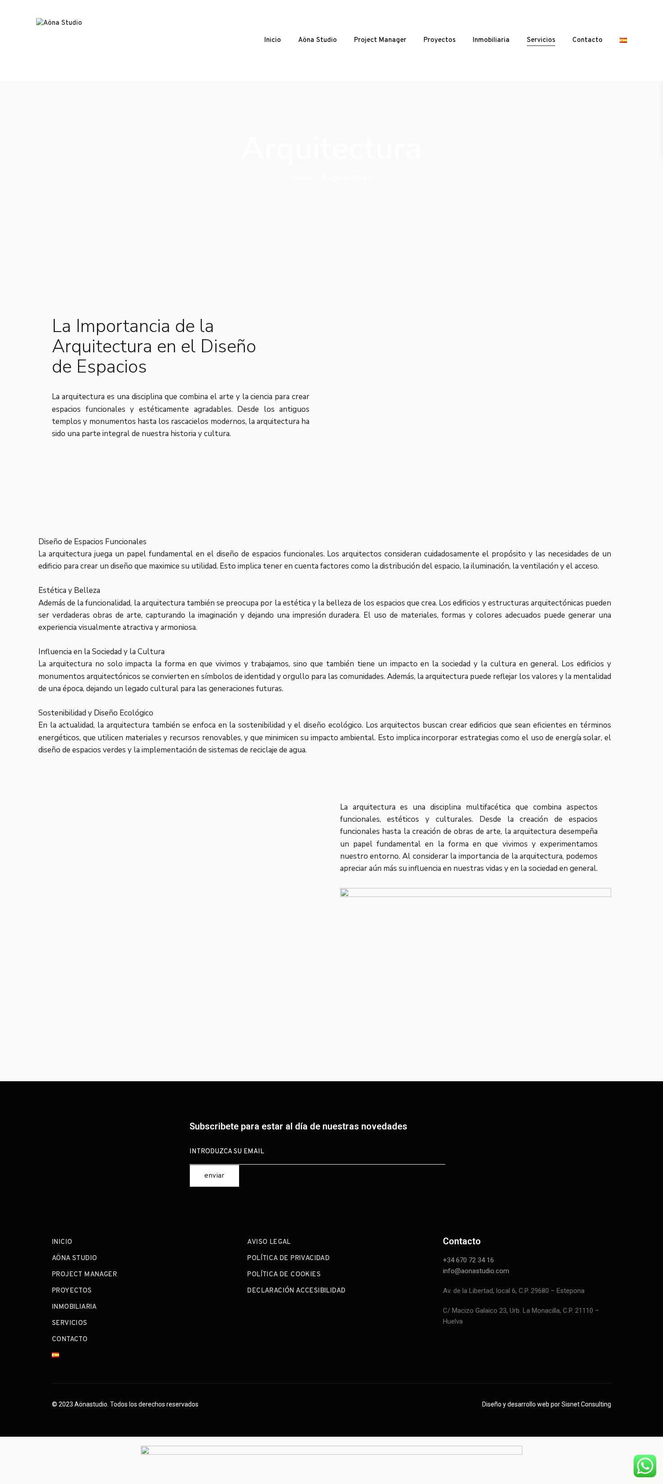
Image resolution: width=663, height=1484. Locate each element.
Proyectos (440, 40)
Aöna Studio (317, 40)
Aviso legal (268, 1242)
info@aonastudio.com (476, 1271)
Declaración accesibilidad (296, 1291)
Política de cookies (284, 1274)
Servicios (541, 40)
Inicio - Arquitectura (331, 178)
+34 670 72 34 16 (468, 1260)
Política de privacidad (288, 1258)
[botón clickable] (76, 40)
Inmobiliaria (491, 40)
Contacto (587, 40)
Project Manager (380, 40)
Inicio (272, 40)
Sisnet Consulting (586, 1404)
